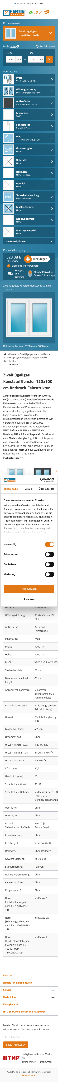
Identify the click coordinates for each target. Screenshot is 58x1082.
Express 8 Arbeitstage (44, 275)
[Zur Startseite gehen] (14, 12)
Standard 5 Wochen (43, 272)
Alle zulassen (29, 588)
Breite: (9, 53)
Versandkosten (29, 1075)
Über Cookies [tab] (46, 488)
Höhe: (31, 53)
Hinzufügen (40, 259)
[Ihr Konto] (41, 13)
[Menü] (52, 13)
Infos (13, 46)
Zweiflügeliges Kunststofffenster (35, 354)
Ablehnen (29, 599)
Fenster (13, 354)
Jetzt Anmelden (16, 1044)
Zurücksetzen (47, 46)
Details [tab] (28, 488)
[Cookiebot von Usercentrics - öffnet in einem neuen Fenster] (41, 480)
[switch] (49, 554)
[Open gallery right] (48, 318)
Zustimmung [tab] (11, 488)
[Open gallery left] (10, 318)
